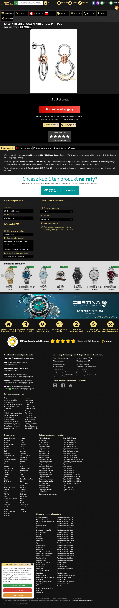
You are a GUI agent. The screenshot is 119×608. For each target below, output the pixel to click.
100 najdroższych (44, 438)
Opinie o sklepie (30, 406)
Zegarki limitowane (45, 474)
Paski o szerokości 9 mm (65, 521)
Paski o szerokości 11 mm (65, 525)
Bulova (6, 466)
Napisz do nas (29, 402)
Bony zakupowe (41, 525)
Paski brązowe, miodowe (65, 568)
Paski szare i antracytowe (65, 581)
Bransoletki (40, 527)
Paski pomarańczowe (64, 577)
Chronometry (43, 442)
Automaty (42, 440)
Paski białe (60, 564)
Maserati (23, 453)
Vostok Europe (25, 506)
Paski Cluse (40, 547)
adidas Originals (9, 438)
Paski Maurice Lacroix (43, 562)
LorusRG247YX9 (43, 286)
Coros (6, 478)
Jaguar (6, 509)
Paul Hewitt (24, 470)
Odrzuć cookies (17, 590)
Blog (5, 397)
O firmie (27, 404)
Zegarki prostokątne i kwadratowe (46, 490)
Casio (6, 472)
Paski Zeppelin (41, 575)
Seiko (22, 481)
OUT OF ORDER (25, 468)
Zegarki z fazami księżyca (71, 451)
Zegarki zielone (44, 455)
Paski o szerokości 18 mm (65, 540)
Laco (21, 440)
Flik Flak (6, 494)
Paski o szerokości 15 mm (65, 534)
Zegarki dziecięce (44, 463)
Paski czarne (61, 570)
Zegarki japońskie (45, 468)
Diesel (6, 483)
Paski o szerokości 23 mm (65, 551)
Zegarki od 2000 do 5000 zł (71, 478)
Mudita (22, 461)
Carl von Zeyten (9, 470)
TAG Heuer (23, 494)
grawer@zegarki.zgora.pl (26, 382)
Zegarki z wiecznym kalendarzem (73, 459)
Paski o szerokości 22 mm (65, 549)
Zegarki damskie (44, 446)
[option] (59, 306)
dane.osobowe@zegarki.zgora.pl (83, 600)
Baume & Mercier (10, 459)
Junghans (7, 513)
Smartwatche (43, 444)
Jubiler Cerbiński (9, 511)
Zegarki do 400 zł (68, 470)
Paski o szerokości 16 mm (65, 536)
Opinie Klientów (61, 148)
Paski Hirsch (40, 549)
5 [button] (105, 317)
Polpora (22, 472)
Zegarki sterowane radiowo (48, 494)
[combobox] (30, 3)
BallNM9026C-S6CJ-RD (111, 286)
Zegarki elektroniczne (46, 466)
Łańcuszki (39, 536)
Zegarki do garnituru (46, 461)
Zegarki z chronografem (70, 448)
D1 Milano (7, 481)
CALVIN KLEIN (8, 468)
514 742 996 (13, 370)
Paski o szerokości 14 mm (65, 532)
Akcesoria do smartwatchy (45, 521)
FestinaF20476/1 (9, 286)
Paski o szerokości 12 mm (65, 527)
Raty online (28, 413)
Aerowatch (7, 440)
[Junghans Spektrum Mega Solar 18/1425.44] (77, 275)
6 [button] (107, 317)
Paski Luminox (41, 560)
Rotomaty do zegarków (43, 581)
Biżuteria (39, 523)
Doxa (5, 485)
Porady (27, 410)
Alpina (6, 442)
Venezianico (24, 504)
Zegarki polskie (44, 487)
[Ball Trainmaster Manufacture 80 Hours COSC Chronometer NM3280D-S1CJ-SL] (94, 275)
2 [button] (98, 317)
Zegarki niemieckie (45, 483)
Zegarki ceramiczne (45, 459)
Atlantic (6, 446)
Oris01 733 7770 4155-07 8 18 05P (27, 287)
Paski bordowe (62, 566)
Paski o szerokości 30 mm (65, 560)
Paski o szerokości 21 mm (65, 547)
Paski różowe (61, 579)
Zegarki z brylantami (69, 446)
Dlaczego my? (29, 400)
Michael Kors (24, 457)
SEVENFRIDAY (24, 483)
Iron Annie (7, 506)
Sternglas (23, 489)
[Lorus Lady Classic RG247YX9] (43, 275)
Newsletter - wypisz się (12, 423)
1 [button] (95, 317)
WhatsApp (14, 388)
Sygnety (38, 583)
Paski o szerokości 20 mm (65, 545)
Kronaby (22, 438)
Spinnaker (23, 487)
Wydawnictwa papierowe (44, 588)
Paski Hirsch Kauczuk (43, 551)
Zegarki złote (67, 463)
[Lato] (59, 306)
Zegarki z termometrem (70, 457)
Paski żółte (60, 585)
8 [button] (112, 317)
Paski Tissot (40, 573)
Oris (21, 466)
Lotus (22, 448)
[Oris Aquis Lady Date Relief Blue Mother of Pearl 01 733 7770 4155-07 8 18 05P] (26, 275)
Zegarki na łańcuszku (46, 481)
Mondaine (23, 459)
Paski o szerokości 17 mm (65, 538)
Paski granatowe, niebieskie (66, 575)
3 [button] (100, 317)
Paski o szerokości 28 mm (65, 558)
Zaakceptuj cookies (17, 585)
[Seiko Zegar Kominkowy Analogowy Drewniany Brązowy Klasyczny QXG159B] (60, 275)
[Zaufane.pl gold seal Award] (12, 341)
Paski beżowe (61, 562)
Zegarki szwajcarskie (69, 440)
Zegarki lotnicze (44, 476)
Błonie (6, 463)
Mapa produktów (9, 419)
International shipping (11, 415)
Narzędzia (39, 538)
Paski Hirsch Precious (43, 555)
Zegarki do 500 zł (68, 472)
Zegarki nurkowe (44, 485)
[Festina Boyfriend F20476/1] (9, 275)
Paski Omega (40, 564)
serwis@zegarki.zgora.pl (26, 376)
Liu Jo (22, 442)
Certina (6, 474)
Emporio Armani (9, 487)
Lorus (22, 446)
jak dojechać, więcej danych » (61, 372)
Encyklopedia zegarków (11, 406)
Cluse (6, 476)
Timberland (24, 496)
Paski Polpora (40, 566)
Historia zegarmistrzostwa (13, 413)
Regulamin (28, 415)
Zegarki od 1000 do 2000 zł (71, 476)
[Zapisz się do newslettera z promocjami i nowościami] (117, 8)
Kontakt (27, 397)
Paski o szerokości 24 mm (65, 553)
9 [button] (114, 317)
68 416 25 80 (59, 369)
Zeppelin (23, 511)
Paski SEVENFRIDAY (42, 570)
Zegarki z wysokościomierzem (72, 461)
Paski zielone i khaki (63, 583)
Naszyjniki (39, 540)
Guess (6, 502)
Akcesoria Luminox (42, 519)
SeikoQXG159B (60, 286)
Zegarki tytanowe (68, 444)
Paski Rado (39, 568)
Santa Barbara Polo (26, 478)
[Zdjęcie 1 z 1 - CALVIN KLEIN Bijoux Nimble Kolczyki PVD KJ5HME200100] (53, 61)
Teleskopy (39, 585)
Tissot (22, 500)
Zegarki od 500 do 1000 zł (71, 474)
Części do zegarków (10, 400)
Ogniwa (38, 542)
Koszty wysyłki (9, 417)
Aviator (6, 448)
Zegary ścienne (68, 487)
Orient (22, 463)
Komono (7, 515)
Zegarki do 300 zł (68, 468)
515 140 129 (13, 364)
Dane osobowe (9, 402)
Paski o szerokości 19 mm (65, 542)
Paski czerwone (62, 573)
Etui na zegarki (41, 532)
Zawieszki (39, 592)
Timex (22, 498)
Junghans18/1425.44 (77, 286)
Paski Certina (40, 545)
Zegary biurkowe (68, 489)
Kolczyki (38, 534)
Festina (6, 489)
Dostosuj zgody (18, 595)
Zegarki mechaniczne (46, 478)
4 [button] (102, 317)
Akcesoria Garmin (42, 517)
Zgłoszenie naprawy (10, 428)
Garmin (6, 500)
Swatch (22, 491)
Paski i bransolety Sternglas (45, 577)
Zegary (65, 485)
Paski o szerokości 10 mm (65, 523)
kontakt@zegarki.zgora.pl (26, 358)
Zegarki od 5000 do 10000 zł (72, 481)
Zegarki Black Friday (31, 428)
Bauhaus (7, 453)
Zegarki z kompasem (69, 453)
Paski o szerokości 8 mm (65, 519)
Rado (21, 474)
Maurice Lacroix (25, 455)
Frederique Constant (11, 498)
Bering (6, 461)
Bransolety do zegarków (44, 530)
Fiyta (5, 491)
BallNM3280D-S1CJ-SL (94, 286)
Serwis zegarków (30, 417)
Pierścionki (39, 579)
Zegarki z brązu (44, 457)
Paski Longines (41, 558)
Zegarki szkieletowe (69, 438)
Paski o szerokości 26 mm (65, 555)
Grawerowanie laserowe (12, 410)
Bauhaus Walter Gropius (9, 456)
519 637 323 (13, 376)
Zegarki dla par (44, 451)
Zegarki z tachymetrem (70, 455)
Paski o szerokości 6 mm (65, 517)
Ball (5, 451)
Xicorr (22, 509)
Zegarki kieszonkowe (46, 470)
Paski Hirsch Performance (44, 553)
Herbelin (7, 504)
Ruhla (22, 476)
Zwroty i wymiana (31, 423)
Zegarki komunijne (31, 426)
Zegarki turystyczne (69, 442)
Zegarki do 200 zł (68, 466)
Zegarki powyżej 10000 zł (71, 483)
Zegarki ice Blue (44, 453)
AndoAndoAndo (9, 444)
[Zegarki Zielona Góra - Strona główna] (7, 2)
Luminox (23, 451)
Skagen (22, 485)
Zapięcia (39, 590)
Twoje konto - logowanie (12, 426)
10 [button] (116, 317)
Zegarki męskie (44, 448)
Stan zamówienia (30, 419)
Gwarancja (7, 408)
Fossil (6, 496)
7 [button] (109, 317)
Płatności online (30, 408)
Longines (23, 444)
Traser (22, 502)
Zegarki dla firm (30, 421)
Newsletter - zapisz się (11, 421)
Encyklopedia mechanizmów (13, 404)
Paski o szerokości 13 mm (65, 530)
